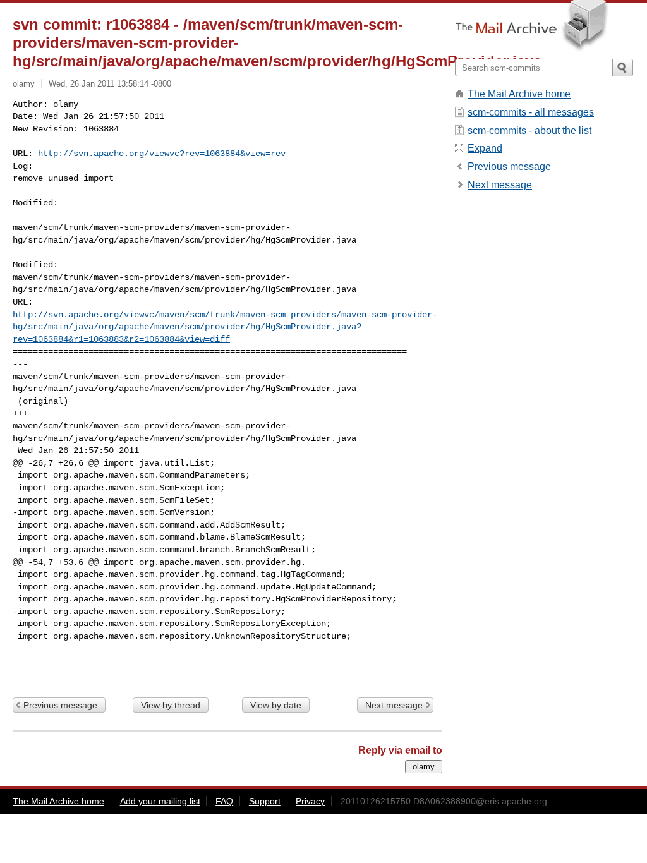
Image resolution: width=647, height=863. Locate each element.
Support (265, 801)
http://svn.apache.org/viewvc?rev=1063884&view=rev (162, 153)
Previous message (60, 705)
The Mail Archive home (519, 93)
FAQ (224, 801)
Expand (485, 148)
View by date (275, 705)
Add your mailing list (160, 801)
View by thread (170, 705)
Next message (394, 705)
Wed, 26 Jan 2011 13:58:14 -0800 (110, 83)
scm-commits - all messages (531, 112)
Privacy (310, 801)
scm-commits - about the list (529, 130)
